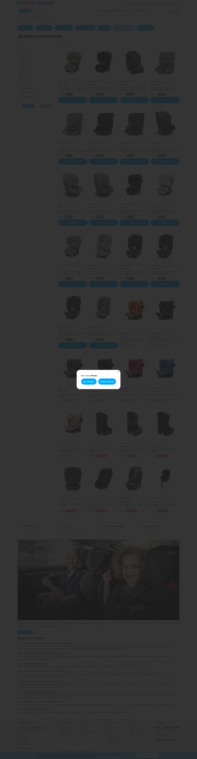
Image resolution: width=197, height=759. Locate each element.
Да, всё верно (88, 382)
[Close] (118, 372)
